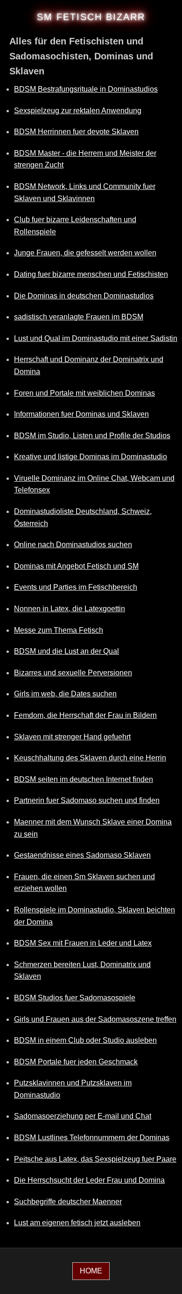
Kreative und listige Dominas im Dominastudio (90, 457)
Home (91, 1271)
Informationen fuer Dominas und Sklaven (81, 414)
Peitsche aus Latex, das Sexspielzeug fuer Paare (95, 1159)
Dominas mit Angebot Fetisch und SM (76, 566)
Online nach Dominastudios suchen (73, 545)
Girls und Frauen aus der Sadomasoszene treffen (95, 1019)
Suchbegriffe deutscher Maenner (68, 1202)
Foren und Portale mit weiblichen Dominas (84, 393)
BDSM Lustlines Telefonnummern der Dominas (91, 1138)
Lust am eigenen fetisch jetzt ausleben (77, 1223)
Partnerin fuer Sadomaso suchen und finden (87, 800)
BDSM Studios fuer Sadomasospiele (74, 998)
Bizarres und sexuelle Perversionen (73, 673)
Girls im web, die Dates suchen (65, 694)
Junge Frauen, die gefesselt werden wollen (85, 253)
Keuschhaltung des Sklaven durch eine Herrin (90, 758)
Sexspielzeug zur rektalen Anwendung (77, 111)
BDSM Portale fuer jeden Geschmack (76, 1062)
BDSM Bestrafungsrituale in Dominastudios (86, 89)
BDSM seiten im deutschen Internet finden (83, 779)
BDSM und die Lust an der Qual (66, 651)
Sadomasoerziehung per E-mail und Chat (82, 1116)
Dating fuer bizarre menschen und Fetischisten (91, 274)
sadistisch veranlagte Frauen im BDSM (78, 317)
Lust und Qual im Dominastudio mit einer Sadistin (95, 338)
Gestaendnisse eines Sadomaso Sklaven (82, 855)
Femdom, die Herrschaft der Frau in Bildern (85, 715)
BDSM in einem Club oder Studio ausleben (85, 1040)
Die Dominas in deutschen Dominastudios (84, 296)
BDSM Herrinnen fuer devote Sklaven (76, 132)
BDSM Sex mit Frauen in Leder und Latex (83, 943)
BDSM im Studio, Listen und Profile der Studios (92, 436)
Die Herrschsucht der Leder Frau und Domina (89, 1180)
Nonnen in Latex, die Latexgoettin (69, 609)
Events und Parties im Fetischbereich (75, 587)
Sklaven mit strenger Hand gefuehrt (72, 737)
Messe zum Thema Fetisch (58, 630)
